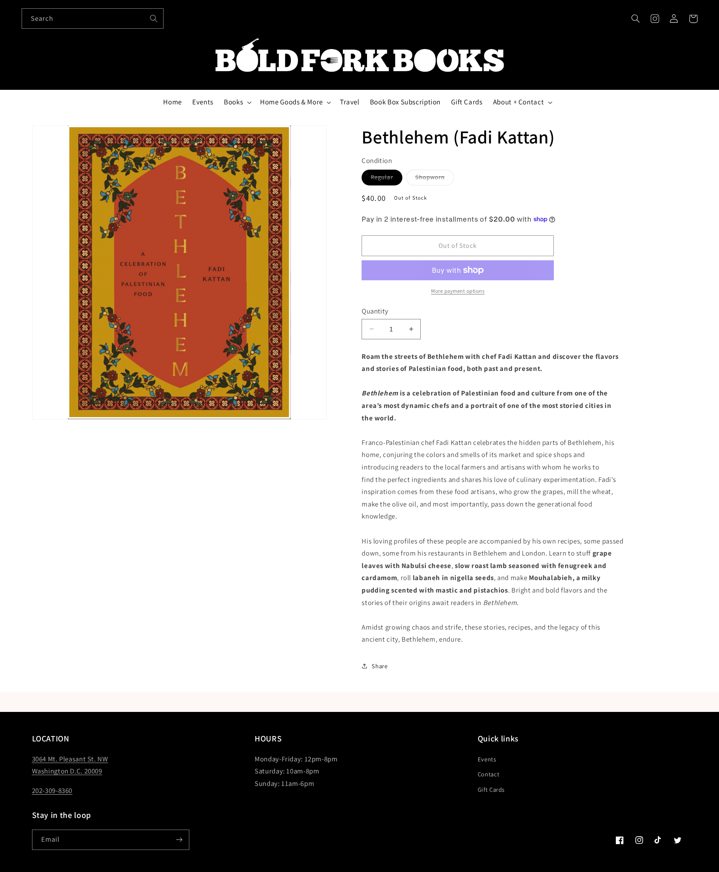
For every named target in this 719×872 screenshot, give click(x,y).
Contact (488, 774)
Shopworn (434, 179)
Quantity (375, 310)
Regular (386, 179)
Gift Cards (491, 789)
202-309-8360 (52, 790)
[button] (635, 18)
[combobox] (93, 18)
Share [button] (379, 666)
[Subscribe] (178, 840)
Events (487, 759)
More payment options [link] (458, 290)
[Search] (153, 18)
